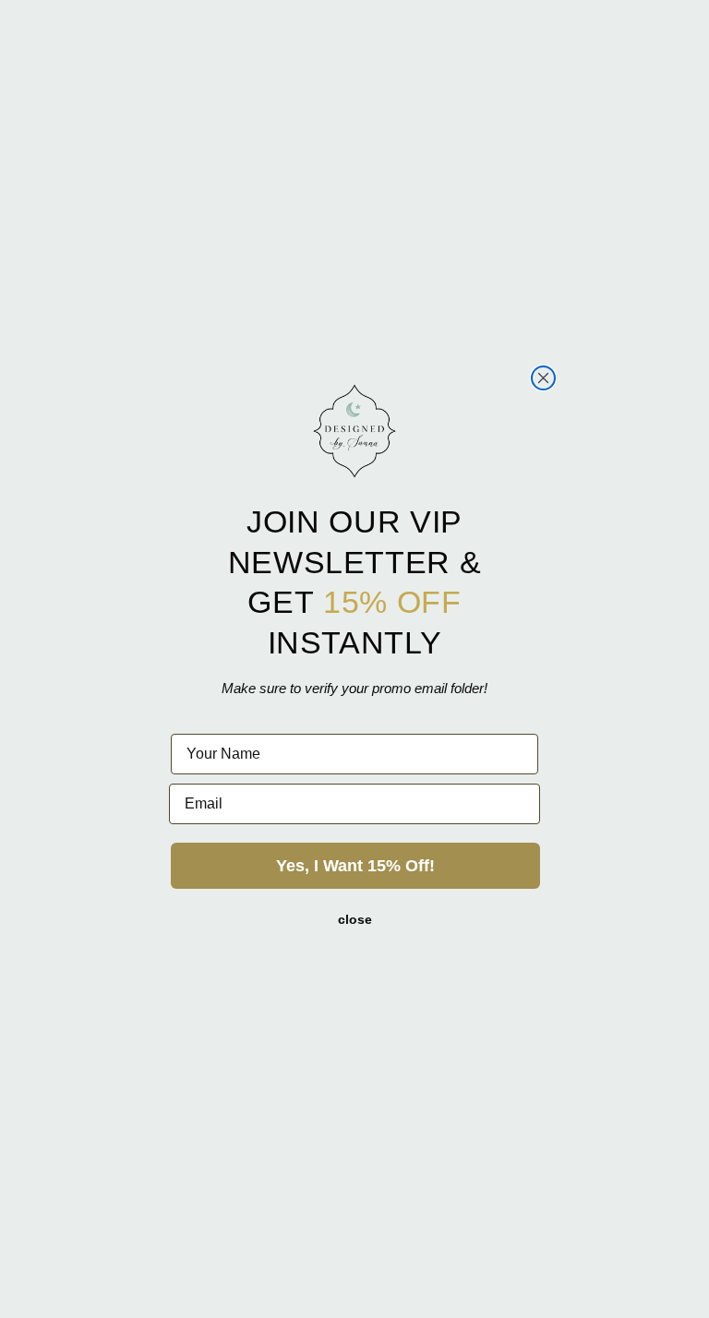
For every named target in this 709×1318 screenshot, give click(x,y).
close (355, 919)
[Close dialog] (543, 377)
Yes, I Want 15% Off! (355, 866)
